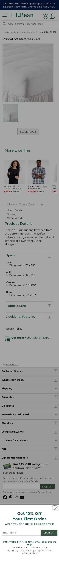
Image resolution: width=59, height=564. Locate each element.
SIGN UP (49, 532)
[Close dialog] (55, 508)
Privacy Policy (29, 553)
